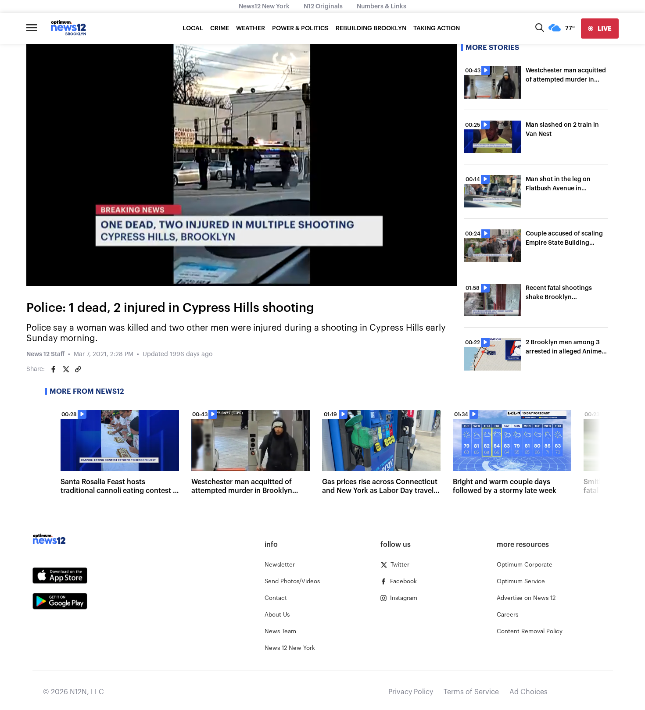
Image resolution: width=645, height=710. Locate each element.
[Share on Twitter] (65, 369)
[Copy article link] (78, 369)
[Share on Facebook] (53, 369)
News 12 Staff (45, 354)
